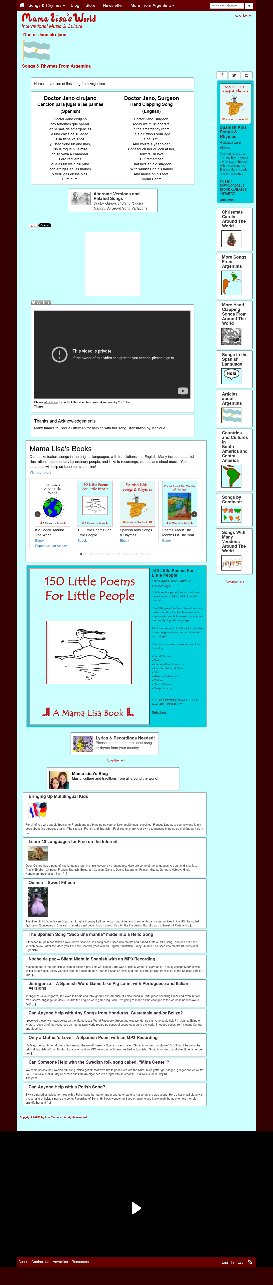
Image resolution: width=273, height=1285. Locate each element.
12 (119, 554)
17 (136, 554)
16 (132, 554)
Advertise (60, 1261)
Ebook (39, 540)
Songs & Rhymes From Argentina (56, 66)
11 (115, 554)
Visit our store (41, 472)
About (23, 1261)
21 (149, 554)
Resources (80, 1261)
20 (146, 554)
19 (142, 554)
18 (139, 554)
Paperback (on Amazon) (52, 545)
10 (112, 554)
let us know (51, 402)
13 (122, 554)
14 (126, 554)
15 (129, 554)
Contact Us (40, 1261)
